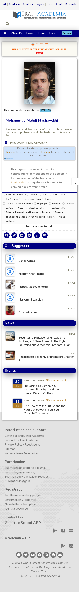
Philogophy (17, 143)
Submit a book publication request (26, 477)
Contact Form (16, 517)
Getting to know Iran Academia (24, 436)
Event (41, 33)
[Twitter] (26, 555)
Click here (10, 152)
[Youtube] (32, 555)
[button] (7, 235)
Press (50, 4)
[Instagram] (46, 555)
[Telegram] (39, 555)
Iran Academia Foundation (21, 453)
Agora (40, 4)
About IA (16, 33)
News (29, 33)
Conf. (59, 4)
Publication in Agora (17, 481)
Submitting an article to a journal (25, 468)
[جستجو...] (7, 24)
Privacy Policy (13, 445)
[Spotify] (53, 555)
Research (70, 4)
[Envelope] (60, 555)
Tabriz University (36, 143)
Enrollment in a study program (24, 495)
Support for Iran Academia (21, 440)
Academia (14, 4)
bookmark (17, 183)
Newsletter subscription (20, 504)
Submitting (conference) (20, 472)
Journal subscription (17, 509)
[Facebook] (19, 555)
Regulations (32, 445)
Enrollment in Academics (20, 500)
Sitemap (10, 449)
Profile (53, 33)
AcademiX (28, 4)
